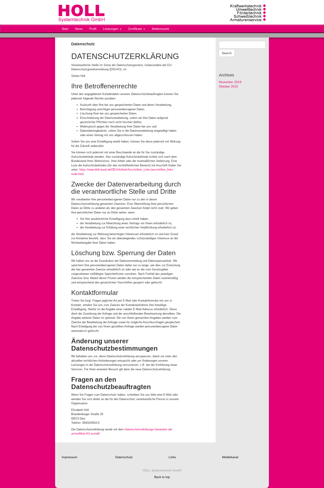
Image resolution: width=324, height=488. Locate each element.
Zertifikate (135, 28)
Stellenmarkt (160, 28)
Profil (92, 28)
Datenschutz (124, 457)
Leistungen (111, 28)
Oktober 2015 (228, 86)
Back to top (162, 477)
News (79, 28)
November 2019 (230, 82)
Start (65, 28)
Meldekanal (230, 457)
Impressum (69, 457)
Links (172, 457)
